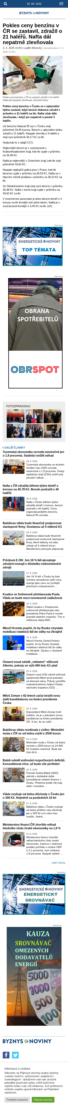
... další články (57, 862)
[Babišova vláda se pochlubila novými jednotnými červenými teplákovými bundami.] (15, 416)
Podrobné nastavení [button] (17, 1099)
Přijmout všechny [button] (43, 1099)
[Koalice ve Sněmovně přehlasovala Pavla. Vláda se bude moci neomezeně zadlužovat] (13, 609)
